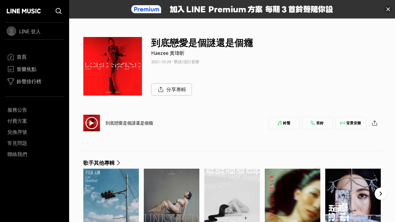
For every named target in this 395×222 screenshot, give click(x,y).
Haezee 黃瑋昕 (168, 53)
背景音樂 (353, 122)
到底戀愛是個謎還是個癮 (129, 123)
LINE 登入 (30, 31)
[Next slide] (381, 193)
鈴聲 (286, 122)
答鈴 (320, 122)
